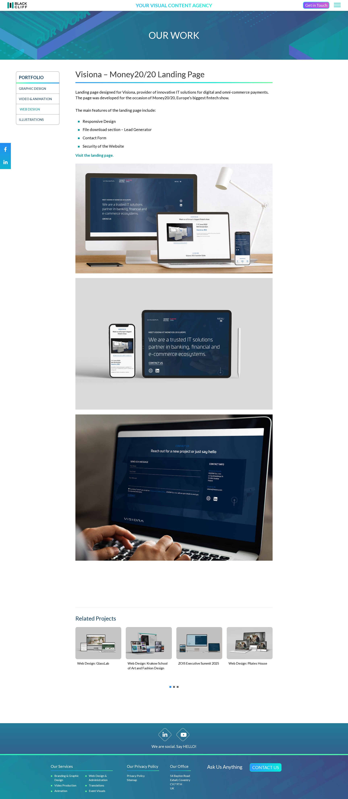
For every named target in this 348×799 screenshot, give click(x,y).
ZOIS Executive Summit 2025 (198, 663)
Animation (60, 790)
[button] (316, 5)
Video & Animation (35, 99)
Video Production (65, 785)
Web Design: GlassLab (93, 663)
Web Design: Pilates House (248, 663)
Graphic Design (32, 89)
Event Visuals (97, 790)
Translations (96, 785)
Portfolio (31, 77)
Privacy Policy (136, 775)
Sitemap (132, 780)
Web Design (30, 109)
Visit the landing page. (94, 155)
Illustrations (31, 120)
